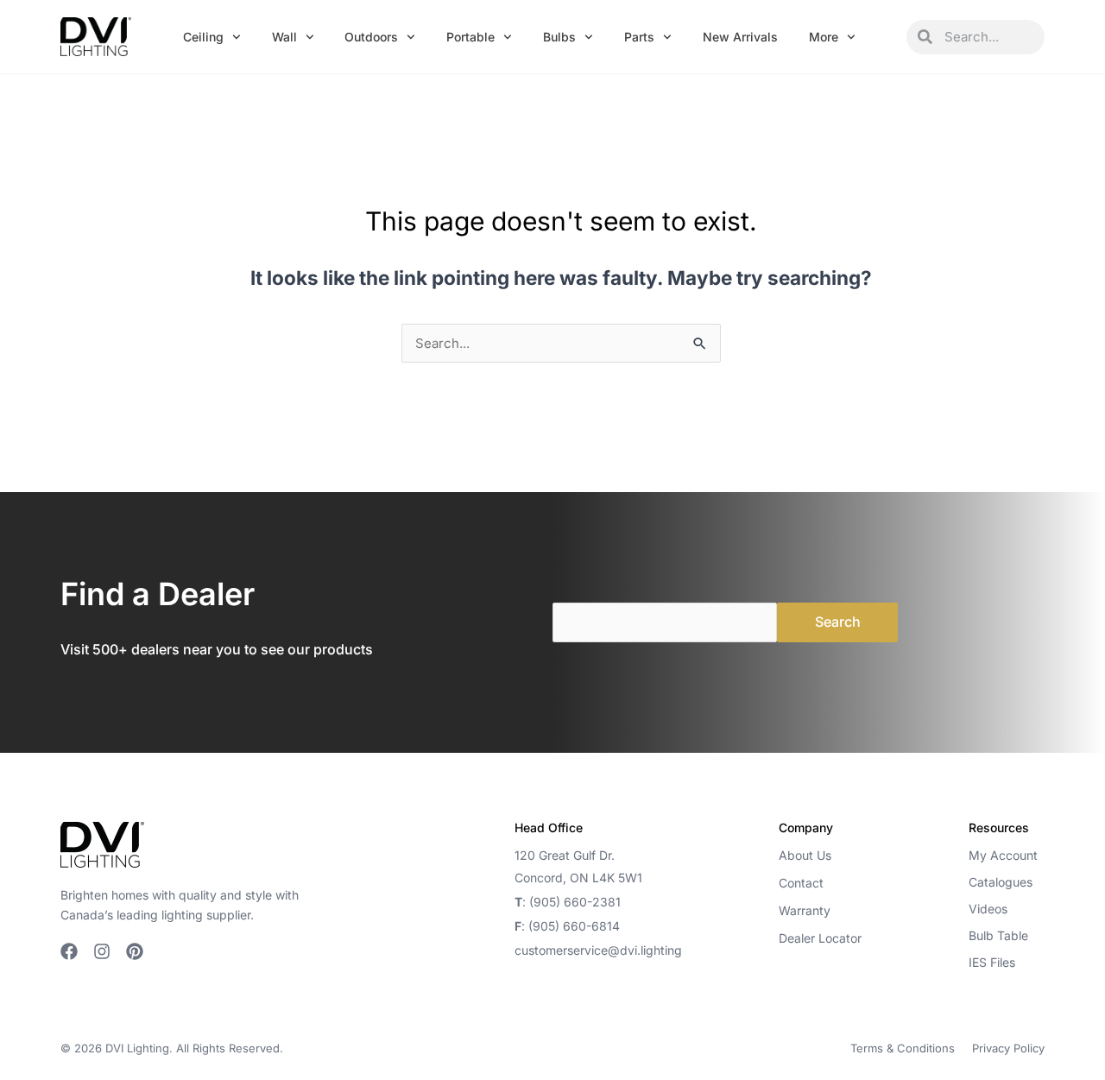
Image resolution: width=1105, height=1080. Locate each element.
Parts (639, 36)
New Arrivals (740, 36)
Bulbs (559, 36)
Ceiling (203, 36)
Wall (284, 36)
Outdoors (371, 36)
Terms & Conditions (902, 1048)
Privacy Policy (1008, 1048)
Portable (470, 36)
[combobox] (988, 37)
